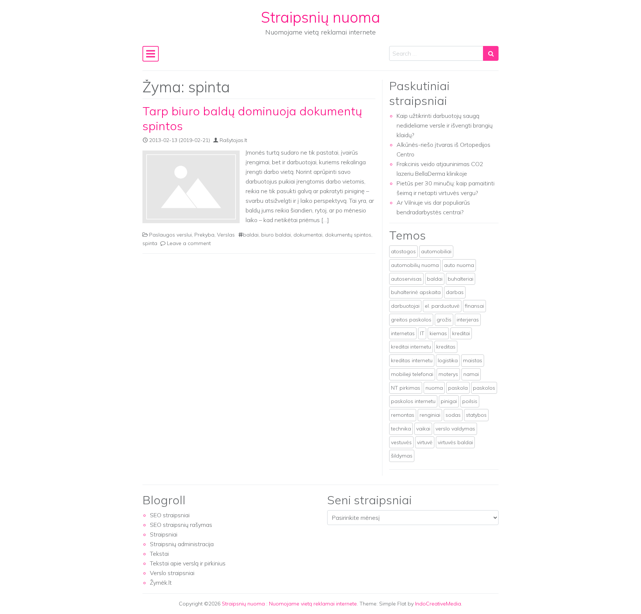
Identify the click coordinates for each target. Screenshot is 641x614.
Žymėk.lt (161, 582)
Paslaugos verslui (170, 234)
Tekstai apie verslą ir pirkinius (188, 563)
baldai (251, 234)
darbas (455, 292)
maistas (472, 360)
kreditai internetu (411, 346)
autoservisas (406, 278)
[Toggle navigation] (150, 54)
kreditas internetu (412, 360)
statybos (476, 415)
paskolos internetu (413, 401)
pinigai (449, 401)
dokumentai (307, 234)
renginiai (430, 415)
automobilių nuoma (415, 265)
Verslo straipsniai (172, 573)
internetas (403, 333)
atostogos (403, 251)
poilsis (469, 401)
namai (471, 374)
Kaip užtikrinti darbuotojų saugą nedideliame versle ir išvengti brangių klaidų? (445, 125)
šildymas (401, 455)
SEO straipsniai (170, 515)
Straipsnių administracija (182, 544)
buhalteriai (460, 278)
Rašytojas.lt (233, 140)
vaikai (423, 428)
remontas (402, 415)
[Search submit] (491, 53)
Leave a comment (189, 243)
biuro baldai (276, 234)
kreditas (446, 346)
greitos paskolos (411, 319)
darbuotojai (405, 306)
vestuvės (401, 442)
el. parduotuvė (442, 306)
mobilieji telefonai (412, 374)
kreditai (461, 333)
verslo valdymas (455, 428)
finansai (474, 306)
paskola (458, 387)
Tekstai (159, 553)
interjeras (468, 319)
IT (422, 333)
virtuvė (425, 442)
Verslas (226, 234)
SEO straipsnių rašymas (181, 524)
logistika (448, 360)
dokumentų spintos (348, 234)
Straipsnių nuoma (320, 17)
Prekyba (204, 234)
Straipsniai (163, 534)
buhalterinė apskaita (416, 292)
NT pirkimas (405, 387)
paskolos (484, 387)
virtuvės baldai (455, 442)
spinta (149, 243)
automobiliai (436, 251)
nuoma (434, 387)
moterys (448, 374)
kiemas (438, 333)
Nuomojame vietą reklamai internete (313, 603)
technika (401, 428)
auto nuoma (459, 265)
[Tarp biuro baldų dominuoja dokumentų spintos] (191, 187)
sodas (453, 415)
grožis (444, 319)
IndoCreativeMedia (438, 603)
